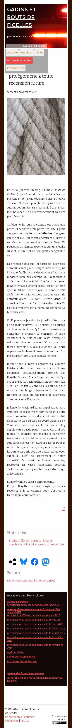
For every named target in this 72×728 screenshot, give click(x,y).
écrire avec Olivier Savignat (22, 661)
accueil (27, 45)
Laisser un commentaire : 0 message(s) (31, 580)
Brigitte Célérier (19, 540)
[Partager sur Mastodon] (45, 565)
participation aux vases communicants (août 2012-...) (35, 604)
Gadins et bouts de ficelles (21, 17)
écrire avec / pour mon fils (21, 656)
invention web (16, 68)
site (34, 544)
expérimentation (15, 652)
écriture (36, 540)
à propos (39, 45)
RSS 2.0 (24, 720)
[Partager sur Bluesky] (23, 564)
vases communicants (51, 544)
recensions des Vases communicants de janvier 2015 (36, 633)
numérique (16, 544)
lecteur (47, 540)
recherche (11, 720)
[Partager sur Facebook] (34, 564)
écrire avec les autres (19, 60)
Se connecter (13, 717)
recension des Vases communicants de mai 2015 (33, 615)
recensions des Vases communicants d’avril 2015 (33, 619)
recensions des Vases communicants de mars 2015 (35, 624)
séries (39, 52)
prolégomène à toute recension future (25, 673)
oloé (27, 544)
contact (29, 717)
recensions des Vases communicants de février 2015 (36, 628)
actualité (12, 52)
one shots (26, 52)
